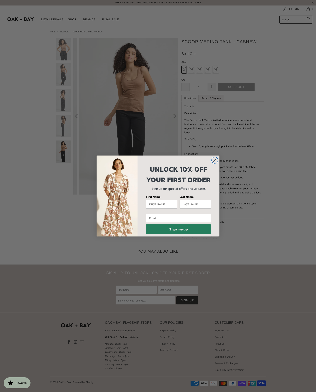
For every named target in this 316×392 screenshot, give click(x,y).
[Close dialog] (215, 160)
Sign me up (178, 229)
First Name (153, 197)
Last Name (187, 197)
